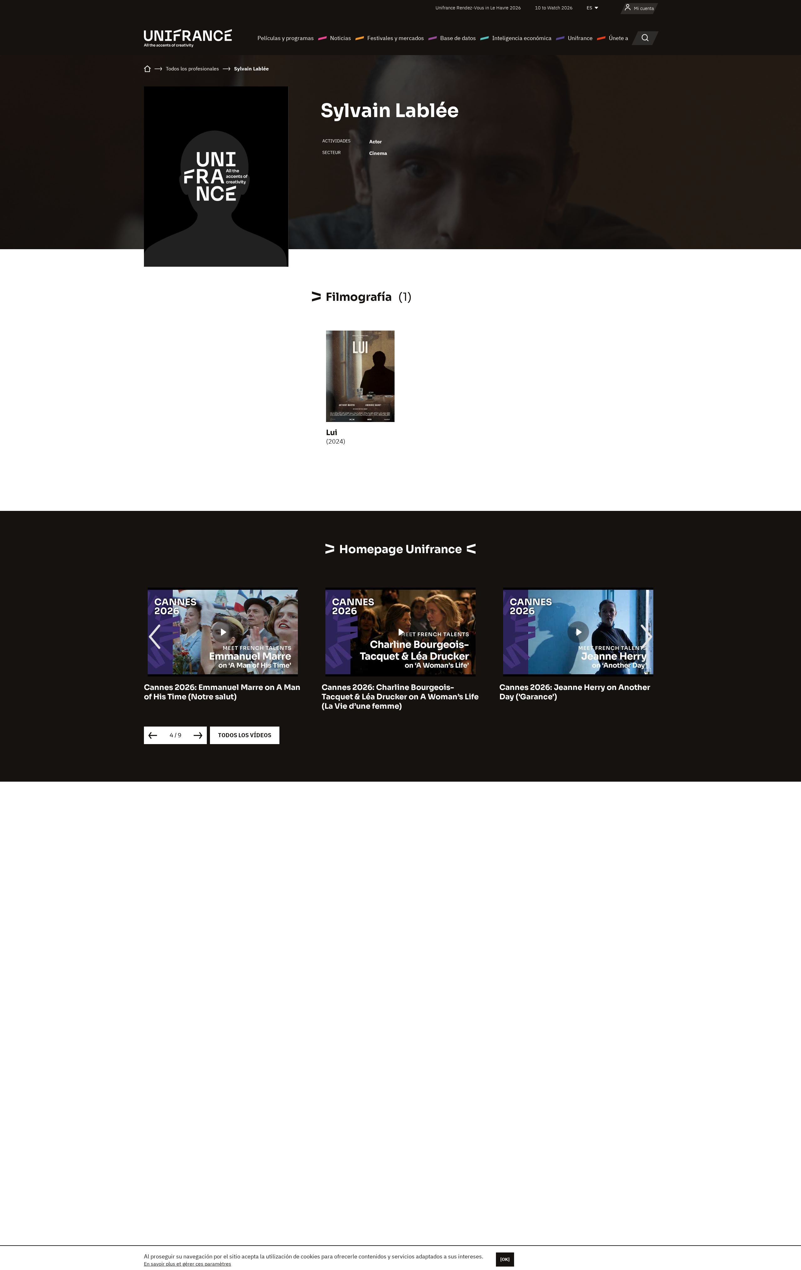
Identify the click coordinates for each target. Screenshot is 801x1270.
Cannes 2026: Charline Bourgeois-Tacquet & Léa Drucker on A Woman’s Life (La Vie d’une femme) (400, 697)
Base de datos (458, 38)
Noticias (340, 38)
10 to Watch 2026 (554, 8)
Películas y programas (286, 38)
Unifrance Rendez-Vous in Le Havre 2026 (478, 8)
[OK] (505, 1259)
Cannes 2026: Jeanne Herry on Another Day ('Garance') (574, 692)
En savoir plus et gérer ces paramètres (187, 1264)
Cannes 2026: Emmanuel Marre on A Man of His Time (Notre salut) (222, 692)
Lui (331, 432)
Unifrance (580, 38)
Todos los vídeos (244, 735)
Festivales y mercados (395, 38)
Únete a (618, 38)
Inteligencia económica (522, 38)
